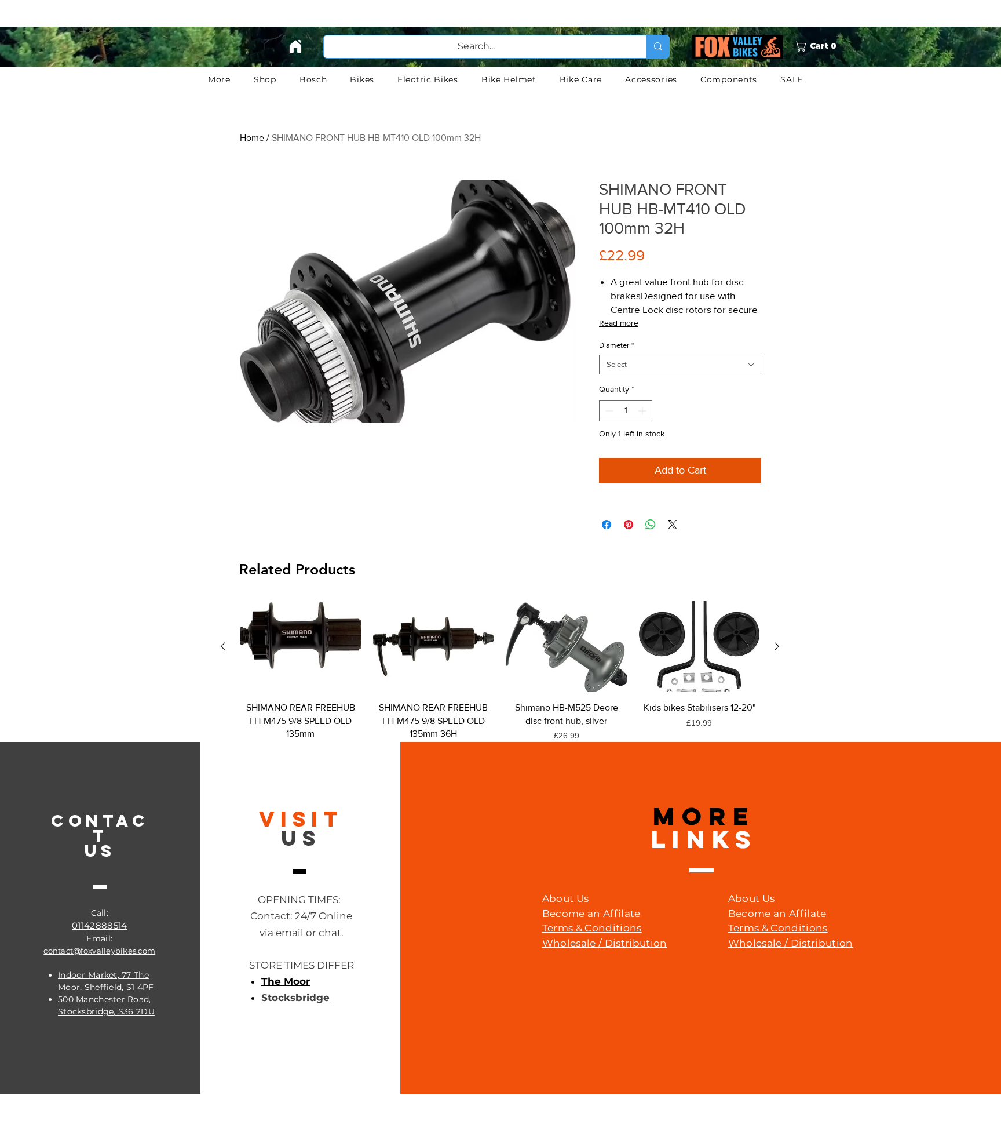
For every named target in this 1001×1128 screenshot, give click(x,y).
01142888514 (99, 925)
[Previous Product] (223, 646)
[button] (832, 46)
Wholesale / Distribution (604, 943)
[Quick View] (300, 646)
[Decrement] (608, 411)
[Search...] (657, 46)
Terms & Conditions (592, 928)
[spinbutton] (625, 411)
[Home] (295, 46)
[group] (500, 685)
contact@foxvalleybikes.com (99, 950)
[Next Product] (777, 646)
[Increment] (643, 411)
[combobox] (680, 364)
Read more (618, 323)
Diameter (616, 345)
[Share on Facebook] (606, 525)
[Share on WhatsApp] (650, 525)
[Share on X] (672, 525)
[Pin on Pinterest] (628, 525)
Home (252, 138)
